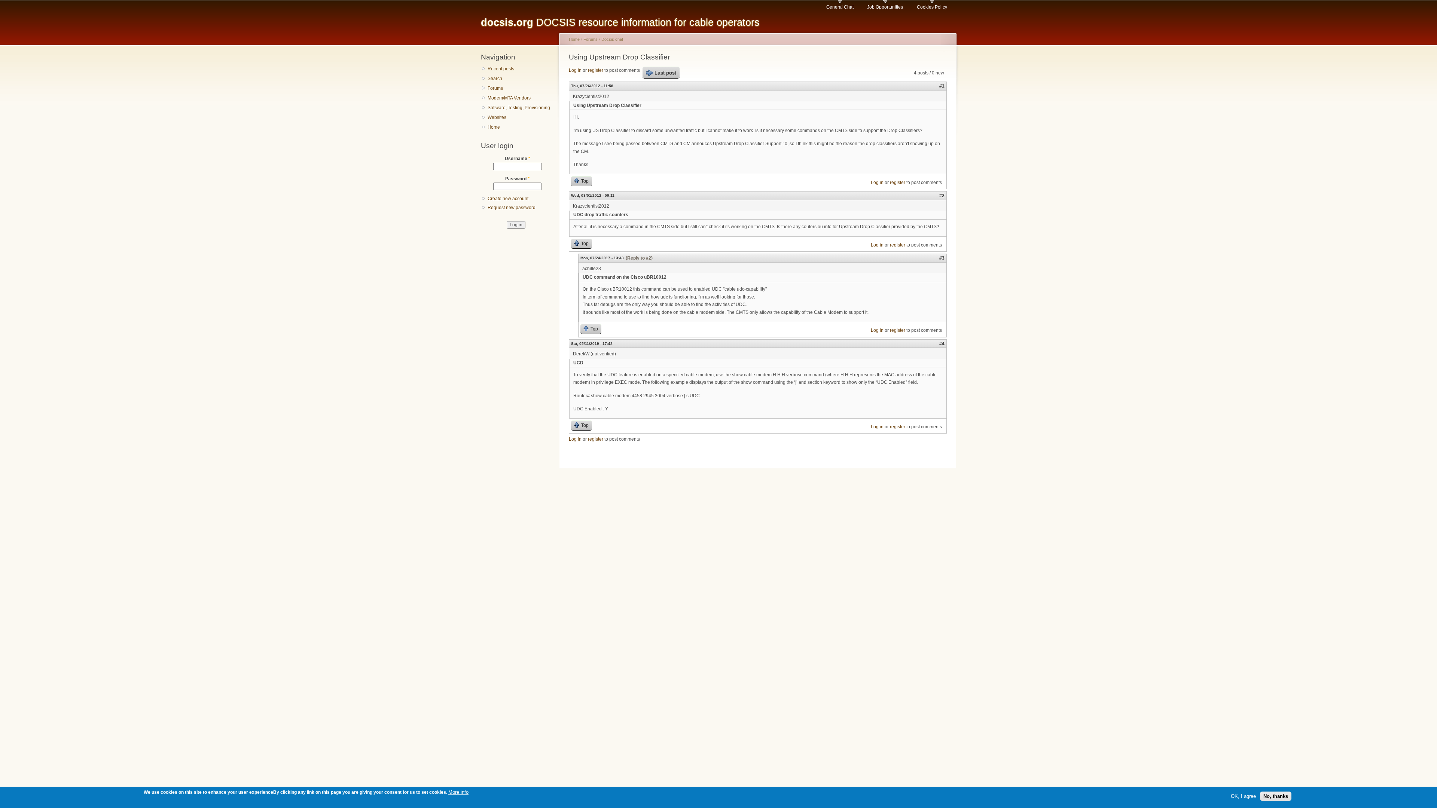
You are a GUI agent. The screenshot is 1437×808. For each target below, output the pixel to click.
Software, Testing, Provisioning (519, 107)
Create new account (508, 198)
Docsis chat (612, 39)
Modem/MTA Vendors (509, 98)
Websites (497, 117)
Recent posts (501, 68)
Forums (495, 88)
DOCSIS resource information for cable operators (620, 22)
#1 (942, 86)
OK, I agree (1243, 796)
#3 (942, 258)
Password (517, 178)
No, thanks (1275, 796)
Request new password (512, 207)
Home (494, 127)
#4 (942, 343)
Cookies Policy (932, 7)
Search (495, 78)
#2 (942, 195)
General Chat (840, 7)
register (595, 70)
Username (517, 158)
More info (458, 792)
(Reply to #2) (639, 258)
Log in (575, 70)
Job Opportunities (885, 7)
